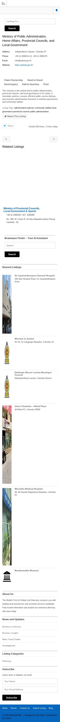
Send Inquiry (11, 84)
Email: (5, 60)
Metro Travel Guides (11, 639)
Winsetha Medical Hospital (29, 489)
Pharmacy (6, 661)
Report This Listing (16, 116)
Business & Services (11, 627)
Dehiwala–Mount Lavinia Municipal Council (33, 373)
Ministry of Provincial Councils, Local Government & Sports (22, 209)
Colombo (56, 10)
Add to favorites (30, 84)
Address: (6, 52)
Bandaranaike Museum (27, 570)
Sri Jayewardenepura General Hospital (35, 275)
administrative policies (24, 108)
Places (14, 708)
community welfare (43, 108)
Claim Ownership (13, 80)
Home (5, 708)
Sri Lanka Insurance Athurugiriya (53, 139)
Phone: (5, 56)
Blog (51, 708)
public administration (39, 111)
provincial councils (21, 111)
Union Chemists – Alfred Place (30, 406)
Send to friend (35, 80)
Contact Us (25, 708)
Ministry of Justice (24, 338)
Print (46, 84)
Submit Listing (39, 708)
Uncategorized (8, 645)
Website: (6, 65)
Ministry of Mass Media (6, 139)
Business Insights (10, 633)
